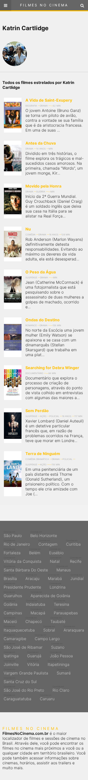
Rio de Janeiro (17, 543)
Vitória (33, 663)
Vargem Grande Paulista (26, 671)
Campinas (13, 611)
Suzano (57, 646)
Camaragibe (15, 637)
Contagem (47, 543)
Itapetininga (58, 663)
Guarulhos (13, 594)
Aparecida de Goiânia (50, 594)
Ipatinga (11, 654)
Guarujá (34, 654)
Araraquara (74, 628)
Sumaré (64, 671)
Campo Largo (47, 637)
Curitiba (73, 543)
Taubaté (57, 620)
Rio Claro (61, 689)
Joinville (11, 663)
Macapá (38, 611)
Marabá (55, 577)
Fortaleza (12, 551)
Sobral (49, 628)
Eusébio (56, 551)
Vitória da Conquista (22, 560)
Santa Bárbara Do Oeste (26, 568)
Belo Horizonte (43, 534)
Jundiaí (77, 577)
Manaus (63, 568)
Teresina (61, 603)
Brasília (10, 577)
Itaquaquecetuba (19, 628)
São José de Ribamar (23, 646)
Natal (55, 560)
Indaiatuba (35, 603)
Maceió (10, 620)
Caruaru (47, 697)
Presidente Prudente (22, 586)
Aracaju (32, 577)
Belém (35, 551)
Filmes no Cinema (44, 5)
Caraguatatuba (17, 697)
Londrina (58, 586)
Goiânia (10, 603)
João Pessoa (61, 654)
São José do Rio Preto (24, 689)
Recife (75, 560)
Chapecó (33, 620)
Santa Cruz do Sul (20, 680)
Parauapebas (66, 611)
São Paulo (13, 534)
